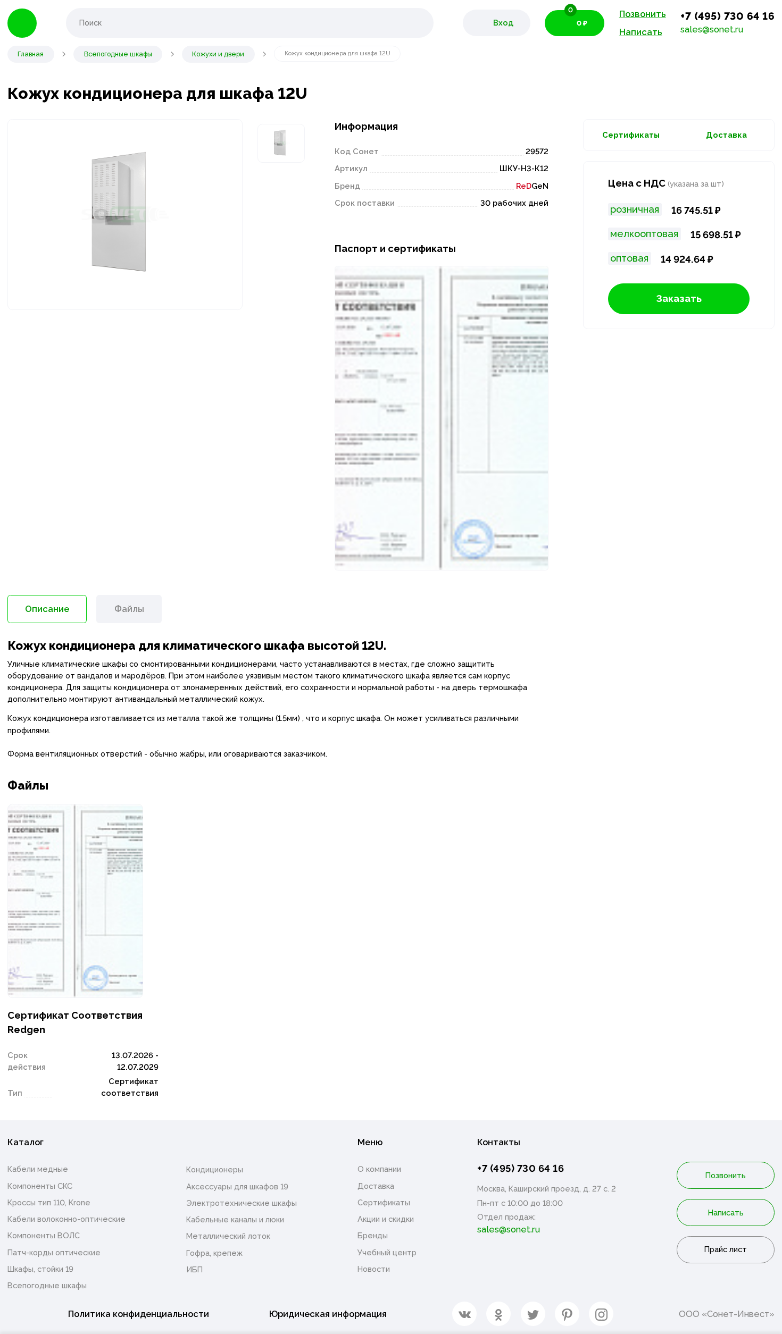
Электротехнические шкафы (241, 1202)
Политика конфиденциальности (138, 1313)
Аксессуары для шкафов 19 (237, 1186)
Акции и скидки (385, 1218)
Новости (373, 1268)
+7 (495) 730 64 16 (727, 16)
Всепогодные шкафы (47, 1285)
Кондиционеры (214, 1169)
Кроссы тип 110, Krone (48, 1202)
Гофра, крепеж (214, 1252)
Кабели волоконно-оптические (66, 1218)
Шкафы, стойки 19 (40, 1268)
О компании (379, 1168)
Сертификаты (631, 134)
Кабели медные (37, 1168)
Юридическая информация (328, 1313)
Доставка (726, 134)
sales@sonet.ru (711, 29)
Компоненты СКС (39, 1185)
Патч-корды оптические (54, 1252)
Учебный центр (387, 1252)
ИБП (194, 1269)
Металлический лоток (228, 1235)
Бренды (372, 1235)
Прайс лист (725, 1249)
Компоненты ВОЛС (43, 1235)
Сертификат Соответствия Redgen (75, 1023)
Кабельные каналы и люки (235, 1219)
